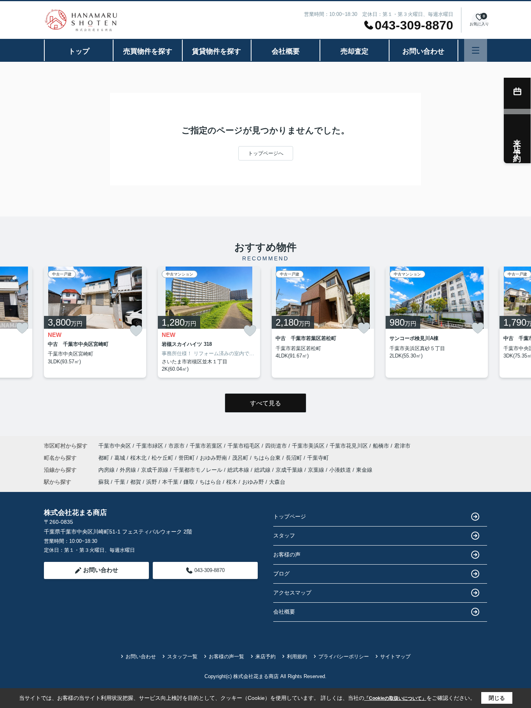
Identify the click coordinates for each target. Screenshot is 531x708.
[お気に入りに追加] (22, 328)
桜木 (231, 482)
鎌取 (188, 482)
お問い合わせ (423, 51)
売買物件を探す (147, 51)
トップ (78, 51)
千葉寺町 (318, 458)
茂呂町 (241, 458)
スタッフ (284, 535)
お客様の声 (286, 554)
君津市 (402, 446)
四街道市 (276, 446)
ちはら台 (210, 482)
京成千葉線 (290, 470)
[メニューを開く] (475, 50)
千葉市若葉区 (206, 446)
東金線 (364, 470)
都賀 (135, 482)
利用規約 (297, 656)
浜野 (151, 482)
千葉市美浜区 (308, 446)
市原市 (176, 446)
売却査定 (355, 51)
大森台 (277, 482)
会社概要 (286, 51)
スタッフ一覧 (182, 656)
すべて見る (265, 403)
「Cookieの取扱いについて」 (395, 698)
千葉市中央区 (114, 446)
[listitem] (95, 322)
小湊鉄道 (341, 470)
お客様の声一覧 (226, 656)
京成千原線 (155, 470)
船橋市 (381, 446)
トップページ (289, 516)
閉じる (497, 698)
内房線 (107, 470)
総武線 (263, 470)
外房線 (129, 470)
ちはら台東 (267, 458)
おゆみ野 (253, 482)
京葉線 (317, 470)
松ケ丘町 (163, 458)
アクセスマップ (292, 592)
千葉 (119, 482)
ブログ (281, 573)
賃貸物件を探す (216, 51)
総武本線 (239, 470)
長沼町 (295, 458)
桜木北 (139, 458)
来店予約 (265, 656)
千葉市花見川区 (349, 446)
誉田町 (187, 458)
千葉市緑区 (149, 446)
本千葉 (170, 482)
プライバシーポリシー (343, 656)
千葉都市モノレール (198, 470)
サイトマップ (395, 656)
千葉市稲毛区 (243, 446)
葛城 (120, 458)
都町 (104, 458)
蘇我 (103, 482)
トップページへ (265, 153)
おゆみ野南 (214, 458)
